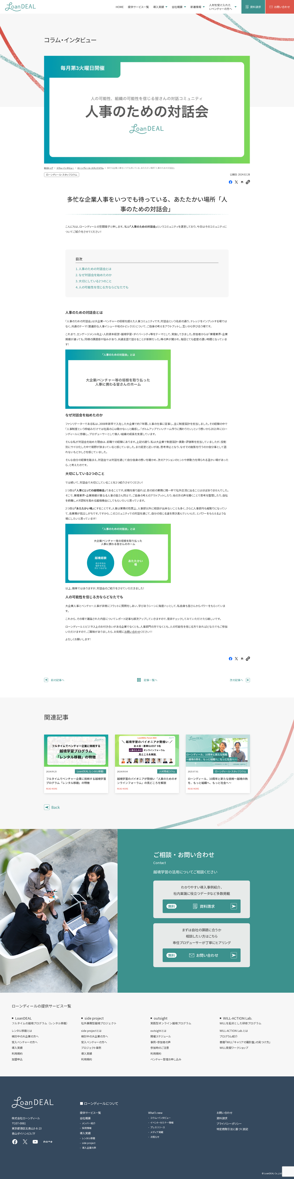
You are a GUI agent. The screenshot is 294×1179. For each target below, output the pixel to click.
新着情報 (195, 7)
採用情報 (87, 1128)
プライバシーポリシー (229, 1123)
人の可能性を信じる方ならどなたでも (103, 287)
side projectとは (91, 1031)
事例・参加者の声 (160, 1042)
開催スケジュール (160, 1036)
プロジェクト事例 (91, 1048)
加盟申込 (17, 1059)
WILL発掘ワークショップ (234, 1048)
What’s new (155, 1113)
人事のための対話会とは (95, 268)
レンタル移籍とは (22, 1031)
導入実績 (158, 7)
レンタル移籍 (88, 1138)
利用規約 (17, 1053)
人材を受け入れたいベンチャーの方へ (220, 7)
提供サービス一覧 (138, 7)
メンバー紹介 (88, 1123)
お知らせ (154, 1137)
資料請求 (255, 7)
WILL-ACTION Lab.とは (234, 1031)
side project (88, 1143)
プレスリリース (157, 1127)
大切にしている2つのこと (95, 281)
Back (55, 807)
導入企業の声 (89, 1147)
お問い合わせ (282, 7)
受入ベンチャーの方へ (25, 1042)
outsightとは (158, 1031)
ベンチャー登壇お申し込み (165, 1059)
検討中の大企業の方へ (25, 1036)
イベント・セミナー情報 (162, 1122)
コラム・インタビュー (160, 1117)
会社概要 (177, 7)
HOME (120, 7)
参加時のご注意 (159, 1048)
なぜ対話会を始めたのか (95, 275)
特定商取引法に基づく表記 (232, 1129)
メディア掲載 (156, 1132)
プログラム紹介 (229, 1036)
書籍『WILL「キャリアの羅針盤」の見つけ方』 (245, 1042)
